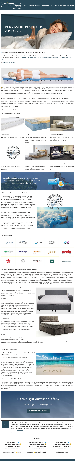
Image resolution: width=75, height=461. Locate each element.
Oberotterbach (45, 57)
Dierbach (8, 59)
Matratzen (31, 5)
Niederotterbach (51, 57)
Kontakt (72, 5)
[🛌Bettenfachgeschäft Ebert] (11, 5)
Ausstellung (66, 5)
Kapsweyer (24, 57)
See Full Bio (20, 430)
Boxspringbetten (45, 5)
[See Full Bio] (23, 430)
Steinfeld (39, 57)
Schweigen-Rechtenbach (32, 57)
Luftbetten (37, 5)
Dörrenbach (57, 57)
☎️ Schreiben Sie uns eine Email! (8, 62)
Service (60, 5)
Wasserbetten (54, 5)
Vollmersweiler (65, 57)
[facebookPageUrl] (11, 432)
